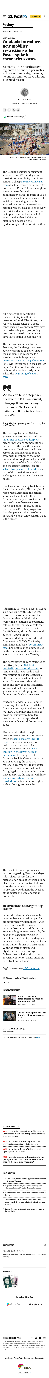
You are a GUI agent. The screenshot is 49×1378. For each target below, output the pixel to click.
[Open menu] (5, 16)
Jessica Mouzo (23, 1004)
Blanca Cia (24, 99)
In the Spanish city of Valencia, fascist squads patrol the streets (22, 1150)
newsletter (8, 1245)
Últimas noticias (11, 1127)
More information (8, 1031)
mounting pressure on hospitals (21, 439)
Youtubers (7, 31)
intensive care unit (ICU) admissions (23, 360)
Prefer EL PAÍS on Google (15, 116)
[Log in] (44, 16)
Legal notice (9, 1358)
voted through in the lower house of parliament (21, 752)
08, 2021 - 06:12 (28, 103)
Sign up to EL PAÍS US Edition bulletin (21, 978)
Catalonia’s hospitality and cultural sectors (20, 666)
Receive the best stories (14, 1251)
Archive (6, 1272)
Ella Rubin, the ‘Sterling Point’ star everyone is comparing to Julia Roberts (21, 1142)
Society (8, 25)
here (38, 1037)
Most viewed (9, 1173)
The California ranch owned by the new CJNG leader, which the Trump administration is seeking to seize (24, 1133)
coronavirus (8, 38)
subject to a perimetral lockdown (22, 469)
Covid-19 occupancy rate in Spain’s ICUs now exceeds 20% (32, 1015)
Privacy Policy (18, 1358)
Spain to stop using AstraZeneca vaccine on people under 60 (30, 999)
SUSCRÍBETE (36, 16)
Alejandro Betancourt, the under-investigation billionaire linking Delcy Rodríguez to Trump (23, 1187)
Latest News (17, 31)
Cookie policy (39, 1358)
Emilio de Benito (23, 1021)
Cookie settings (29, 1358)
